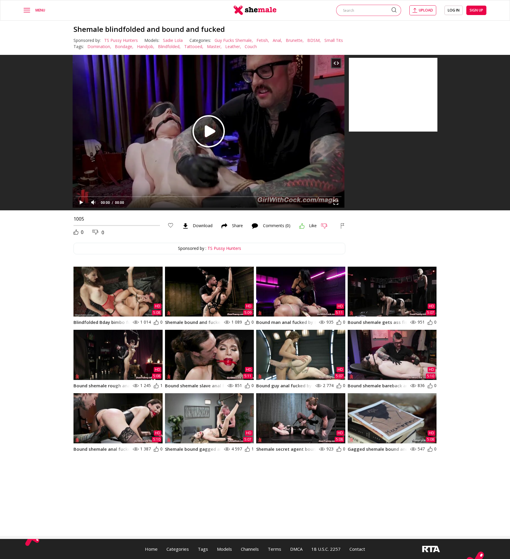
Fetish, (262, 40)
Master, (214, 46)
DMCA (296, 549)
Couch (251, 46)
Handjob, (145, 46)
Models (224, 549)
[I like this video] (302, 226)
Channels (250, 549)
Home (151, 549)
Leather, (233, 46)
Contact (357, 549)
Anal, (277, 40)
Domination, (99, 46)
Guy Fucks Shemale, (234, 40)
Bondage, (124, 46)
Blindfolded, (169, 46)
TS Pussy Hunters (121, 40)
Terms (274, 549)
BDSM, (314, 40)
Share (237, 226)
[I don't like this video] (326, 226)
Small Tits (333, 40)
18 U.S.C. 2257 (326, 549)
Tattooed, (193, 46)
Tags (203, 549)
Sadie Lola (173, 40)
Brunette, (295, 40)
